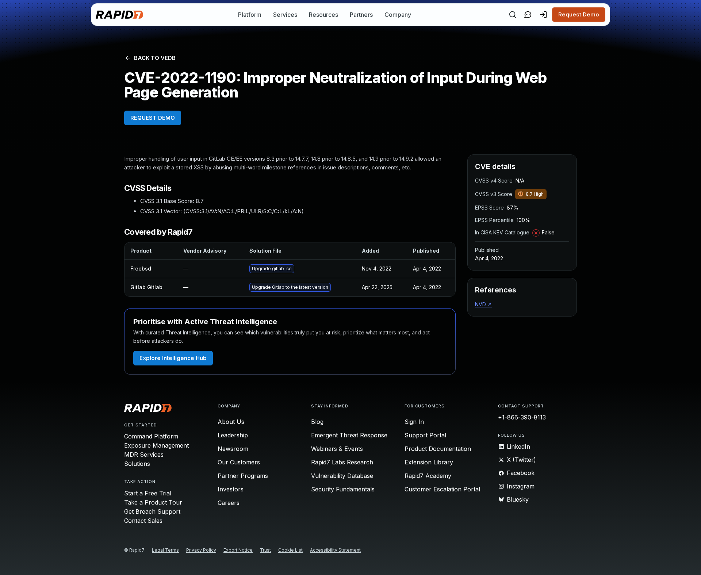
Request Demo (578, 14)
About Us (231, 421)
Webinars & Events (337, 448)
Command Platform (151, 436)
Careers (229, 502)
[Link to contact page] (528, 14)
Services (285, 14)
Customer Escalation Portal (442, 489)
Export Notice (238, 550)
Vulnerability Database (342, 475)
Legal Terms (165, 550)
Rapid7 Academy (428, 475)
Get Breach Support (152, 511)
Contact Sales (143, 520)
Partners (361, 14)
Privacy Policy (201, 550)
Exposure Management (156, 445)
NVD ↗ (483, 304)
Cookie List (290, 550)
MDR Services (144, 454)
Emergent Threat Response (349, 435)
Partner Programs (243, 475)
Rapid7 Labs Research (342, 462)
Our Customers (239, 462)
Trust (265, 550)
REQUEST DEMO (152, 117)
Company (397, 14)
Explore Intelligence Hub (173, 357)
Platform (249, 14)
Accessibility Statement (335, 550)
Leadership (233, 435)
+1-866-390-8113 (522, 417)
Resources (323, 14)
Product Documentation (438, 448)
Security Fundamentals (343, 489)
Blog (317, 421)
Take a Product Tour (153, 502)
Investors (231, 489)
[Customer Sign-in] (543, 14)
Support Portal (425, 435)
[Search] (512, 14)
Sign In (414, 421)
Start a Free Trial (147, 493)
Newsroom (233, 448)
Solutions (137, 463)
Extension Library (429, 462)
